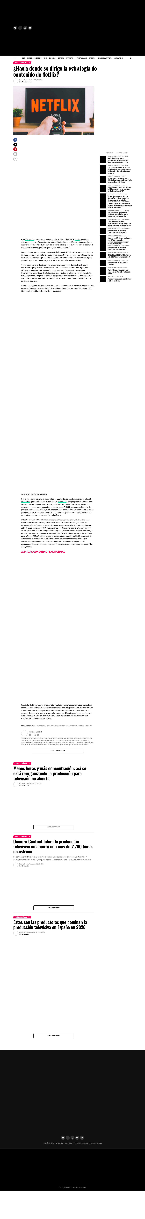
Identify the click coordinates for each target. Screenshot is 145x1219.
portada (89, 726)
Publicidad (59, 1143)
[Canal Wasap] (57, 491)
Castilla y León (118, 58)
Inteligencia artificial (104, 58)
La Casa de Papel (75, 265)
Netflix (77, 240)
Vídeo (45, 58)
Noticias (61, 58)
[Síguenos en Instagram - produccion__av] (72, 1138)
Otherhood (62, 502)
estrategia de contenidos (56, 726)
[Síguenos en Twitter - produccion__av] (30, 785)
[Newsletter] (57, 392)
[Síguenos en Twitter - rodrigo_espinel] (33, 82)
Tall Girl (67, 507)
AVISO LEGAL (68, 1143)
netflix (81, 726)
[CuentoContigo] (57, 652)
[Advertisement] (116, 297)
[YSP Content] (57, 236)
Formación (52, 58)
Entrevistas (69, 58)
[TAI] (57, 187)
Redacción (25, 785)
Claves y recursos (81, 58)
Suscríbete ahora (48, 1143)
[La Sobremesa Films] (57, 343)
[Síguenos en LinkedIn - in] (38, 734)
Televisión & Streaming (34, 58)
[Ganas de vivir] (57, 702)
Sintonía (49, 273)
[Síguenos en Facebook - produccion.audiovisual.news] (30, 734)
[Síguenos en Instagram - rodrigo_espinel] (35, 734)
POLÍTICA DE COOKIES (96, 1143)
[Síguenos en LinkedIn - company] (82, 1138)
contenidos (41, 726)
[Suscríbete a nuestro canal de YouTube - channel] (77, 1138)
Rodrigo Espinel (27, 82)
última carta (29, 240)
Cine (23, 58)
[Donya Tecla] (57, 442)
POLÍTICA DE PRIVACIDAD (81, 1143)
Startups (92, 58)
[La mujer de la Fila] (57, 603)
